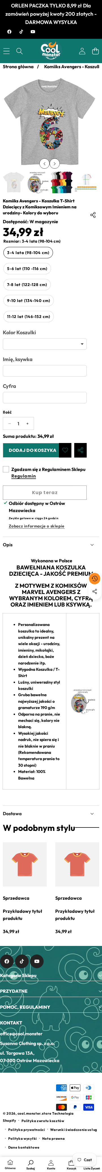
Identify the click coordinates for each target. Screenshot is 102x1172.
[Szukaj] (19, 51)
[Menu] (6, 51)
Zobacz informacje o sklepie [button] (37, 526)
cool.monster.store (35, 1113)
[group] (14, 183)
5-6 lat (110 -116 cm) (27, 268)
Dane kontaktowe (24, 1147)
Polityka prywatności (26, 1129)
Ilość (7, 412)
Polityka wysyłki (22, 1138)
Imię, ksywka (18, 359)
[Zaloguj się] (82, 51)
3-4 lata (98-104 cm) (28, 252)
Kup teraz (45, 492)
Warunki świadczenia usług (73, 1129)
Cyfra (9, 386)
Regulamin (23, 476)
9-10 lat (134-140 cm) (28, 300)
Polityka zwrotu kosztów (43, 1121)
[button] (95, 51)
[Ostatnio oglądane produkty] (94, 578)
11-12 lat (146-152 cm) (28, 316)
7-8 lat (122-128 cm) (27, 284)
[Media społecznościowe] (94, 591)
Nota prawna (53, 1138)
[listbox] (45, 344)
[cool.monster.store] (51, 51)
